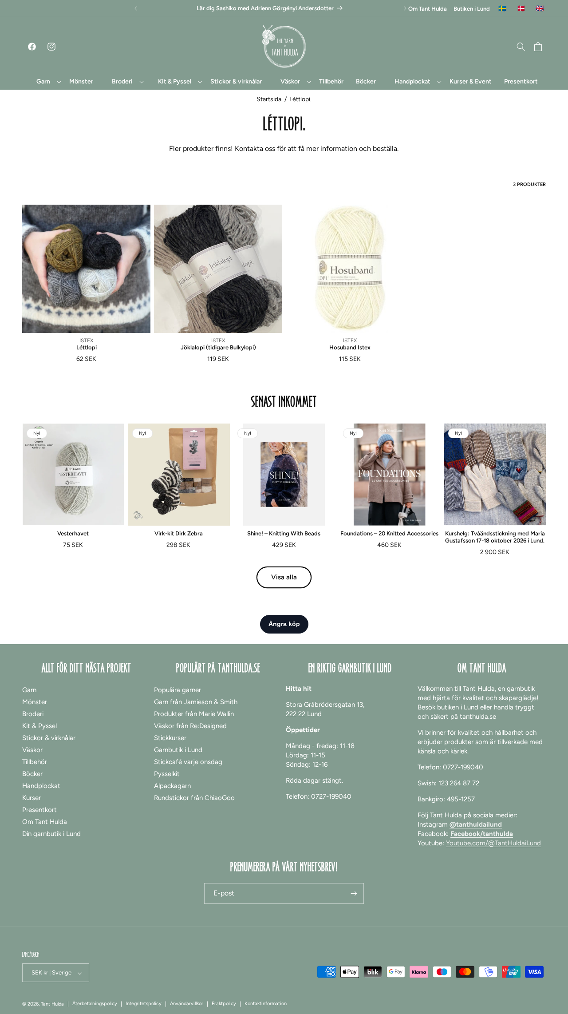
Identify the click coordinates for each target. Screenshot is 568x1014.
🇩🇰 (521, 8)
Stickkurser (170, 737)
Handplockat (41, 785)
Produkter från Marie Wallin (194, 713)
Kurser (31, 797)
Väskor (32, 749)
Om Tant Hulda (427, 9)
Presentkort (39, 809)
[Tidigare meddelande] (136, 8)
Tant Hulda (52, 1004)
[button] (43, 82)
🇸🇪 (502, 8)
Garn (29, 689)
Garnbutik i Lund (178, 749)
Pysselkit (167, 773)
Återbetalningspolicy (94, 1004)
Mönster (34, 701)
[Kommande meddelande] (405, 8)
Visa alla (284, 577)
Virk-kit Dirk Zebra (178, 533)
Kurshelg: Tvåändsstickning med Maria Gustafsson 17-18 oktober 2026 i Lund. (495, 537)
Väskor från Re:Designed (190, 725)
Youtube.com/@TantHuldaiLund (493, 843)
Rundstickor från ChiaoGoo (194, 797)
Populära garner (177, 689)
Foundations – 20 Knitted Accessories (389, 533)
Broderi (32, 713)
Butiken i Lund (472, 9)
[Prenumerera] (353, 893)
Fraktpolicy (224, 1004)
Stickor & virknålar (48, 737)
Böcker (32, 773)
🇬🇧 (540, 8)
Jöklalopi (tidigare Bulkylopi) (218, 347)
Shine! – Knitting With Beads (283, 533)
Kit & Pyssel (39, 725)
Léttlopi (86, 347)
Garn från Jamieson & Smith (195, 701)
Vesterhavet (73, 533)
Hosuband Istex (350, 347)
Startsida (268, 99)
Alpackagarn (172, 785)
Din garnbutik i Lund (51, 833)
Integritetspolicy (144, 1004)
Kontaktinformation (266, 1004)
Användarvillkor (186, 1004)
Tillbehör (34, 761)
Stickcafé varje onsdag (188, 761)
